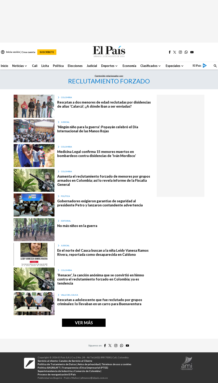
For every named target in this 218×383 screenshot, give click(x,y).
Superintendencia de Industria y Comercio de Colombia (69, 371)
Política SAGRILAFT (49, 367)
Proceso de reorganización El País (57, 374)
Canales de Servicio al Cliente (75, 360)
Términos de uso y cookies (116, 364)
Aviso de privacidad (89, 364)
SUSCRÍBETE (47, 52)
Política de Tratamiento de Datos (57, 364)
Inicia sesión (10, 52)
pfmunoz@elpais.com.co (94, 377)
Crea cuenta (28, 52)
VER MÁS (84, 322)
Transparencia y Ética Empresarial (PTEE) (85, 367)
